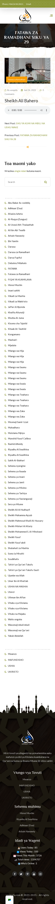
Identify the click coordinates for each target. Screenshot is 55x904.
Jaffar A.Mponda (16, 307)
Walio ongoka (15, 619)
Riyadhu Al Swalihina (18, 449)
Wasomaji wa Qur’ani (18, 630)
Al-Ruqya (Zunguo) (17, 219)
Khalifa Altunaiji (16, 312)
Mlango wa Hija (16, 350)
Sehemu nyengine (17, 465)
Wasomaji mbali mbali (18, 624)
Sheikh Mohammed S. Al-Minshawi (25, 531)
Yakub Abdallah (15, 635)
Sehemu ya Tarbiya (17, 493)
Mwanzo (12, 653)
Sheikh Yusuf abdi (16, 542)
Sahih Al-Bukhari (16, 460)
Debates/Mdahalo (17, 263)
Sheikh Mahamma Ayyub (20, 515)
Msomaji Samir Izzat (18, 422)
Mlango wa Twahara (18, 394)
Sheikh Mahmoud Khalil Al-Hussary (25, 520)
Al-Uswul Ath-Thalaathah (21, 224)
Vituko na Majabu (17, 613)
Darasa (11, 246)
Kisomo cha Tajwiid (17, 323)
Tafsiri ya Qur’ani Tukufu (20, 564)
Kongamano (14, 334)
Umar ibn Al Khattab (18, 581)
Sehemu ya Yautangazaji (20, 498)
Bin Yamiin (13, 241)
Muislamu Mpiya (16, 433)
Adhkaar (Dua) (15, 208)
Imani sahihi (14, 290)
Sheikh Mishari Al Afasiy (20, 526)
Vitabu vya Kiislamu (18, 602)
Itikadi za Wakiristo (18, 301)
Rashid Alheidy (15, 444)
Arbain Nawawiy (16, 235)
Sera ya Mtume (15, 504)
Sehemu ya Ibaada (17, 471)
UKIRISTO (13, 671)
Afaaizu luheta (15, 213)
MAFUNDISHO (16, 659)
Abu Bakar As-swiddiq (19, 202)
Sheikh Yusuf (14, 537)
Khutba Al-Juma (16, 318)
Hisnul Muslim (15, 285)
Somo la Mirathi (16, 553)
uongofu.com (13, 895)
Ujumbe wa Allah (16, 575)
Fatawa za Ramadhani (19, 274)
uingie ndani (20, 171)
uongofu (13, 90)
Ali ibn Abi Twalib (16, 230)
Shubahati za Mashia (18, 548)
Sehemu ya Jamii (16, 482)
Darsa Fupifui (15, 257)
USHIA (11, 665)
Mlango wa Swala (17, 383)
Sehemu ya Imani (16, 476)
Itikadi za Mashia (16, 296)
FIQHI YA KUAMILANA (19, 279)
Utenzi (11, 592)
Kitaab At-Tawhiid (17, 328)
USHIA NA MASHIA (18, 586)
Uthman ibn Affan (17, 597)
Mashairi (12, 339)
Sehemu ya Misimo (17, 487)
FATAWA (12, 268)
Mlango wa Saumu (17, 367)
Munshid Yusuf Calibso (19, 438)
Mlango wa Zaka (16, 411)
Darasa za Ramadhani (19, 252)
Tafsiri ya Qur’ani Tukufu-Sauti (23, 570)
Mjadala (12, 345)
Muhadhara (14, 427)
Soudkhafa (13, 559)
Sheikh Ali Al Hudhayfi (19, 509)
